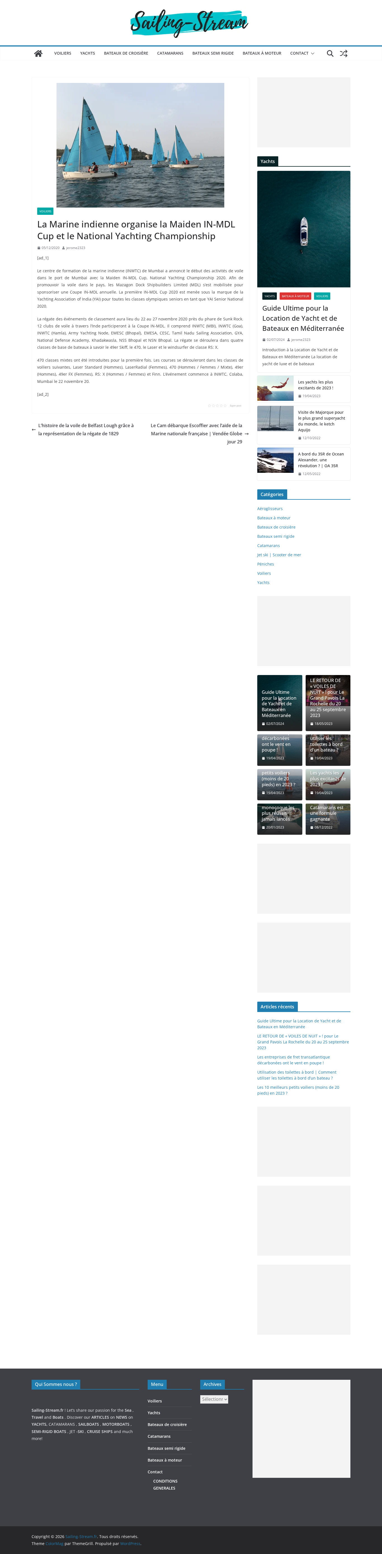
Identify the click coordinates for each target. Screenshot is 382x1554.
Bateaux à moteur (262, 53)
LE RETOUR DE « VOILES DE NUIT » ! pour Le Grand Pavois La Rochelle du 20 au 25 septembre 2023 (328, 698)
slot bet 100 (263, 1504)
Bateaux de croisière (126, 53)
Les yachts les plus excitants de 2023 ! (315, 384)
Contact (299, 53)
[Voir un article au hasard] (343, 53)
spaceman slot (266, 1497)
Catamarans (170, 53)
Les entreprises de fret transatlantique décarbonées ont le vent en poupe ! (278, 735)
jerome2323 (75, 247)
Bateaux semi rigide (213, 53)
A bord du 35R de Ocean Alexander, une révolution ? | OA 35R (321, 459)
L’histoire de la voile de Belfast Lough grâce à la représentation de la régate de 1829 (86, 429)
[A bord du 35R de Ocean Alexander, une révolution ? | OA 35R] (275, 464)
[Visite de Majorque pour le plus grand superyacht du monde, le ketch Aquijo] (275, 425)
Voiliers (62, 53)
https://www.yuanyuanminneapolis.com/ (291, 1511)
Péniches (265, 564)
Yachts (87, 53)
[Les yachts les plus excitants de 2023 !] (275, 389)
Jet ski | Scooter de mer (279, 554)
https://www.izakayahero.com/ (281, 1490)
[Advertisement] (303, 112)
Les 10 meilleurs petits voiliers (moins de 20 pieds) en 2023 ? (279, 775)
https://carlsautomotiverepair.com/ (285, 1483)
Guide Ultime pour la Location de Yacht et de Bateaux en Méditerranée (303, 318)
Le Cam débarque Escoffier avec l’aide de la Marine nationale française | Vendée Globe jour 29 (196, 433)
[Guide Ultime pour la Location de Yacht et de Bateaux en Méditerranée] (303, 229)
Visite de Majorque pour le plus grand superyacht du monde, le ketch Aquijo (321, 421)
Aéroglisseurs (270, 508)
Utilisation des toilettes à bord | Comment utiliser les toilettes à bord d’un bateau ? (326, 735)
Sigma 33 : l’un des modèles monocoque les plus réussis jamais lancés (278, 807)
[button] (311, 53)
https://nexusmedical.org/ (59, 1364)
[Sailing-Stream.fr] (38, 53)
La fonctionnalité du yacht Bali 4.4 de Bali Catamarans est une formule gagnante (328, 804)
